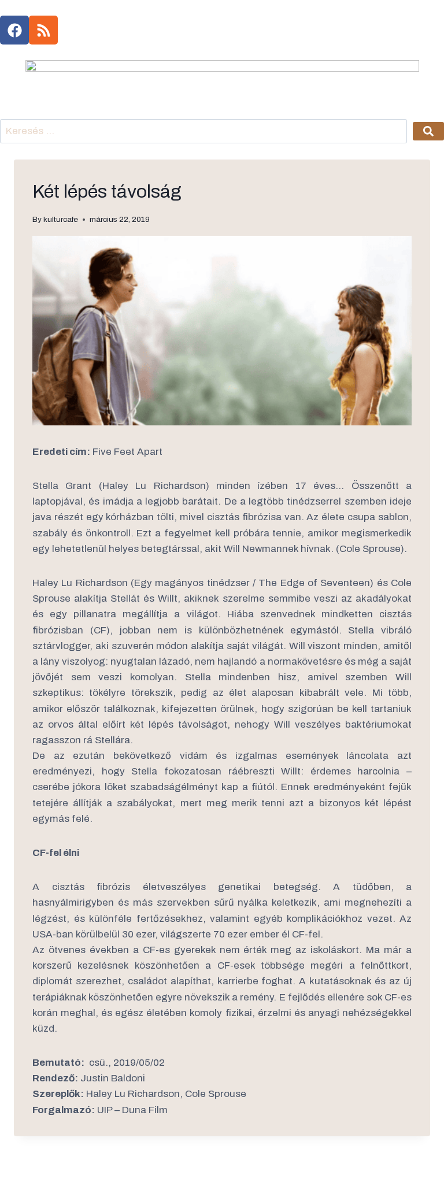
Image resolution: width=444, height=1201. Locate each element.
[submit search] (428, 131)
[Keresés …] (203, 131)
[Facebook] (14, 30)
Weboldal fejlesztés (309, 1182)
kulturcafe (60, 219)
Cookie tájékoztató (135, 1182)
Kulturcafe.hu (49, 1182)
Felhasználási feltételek (222, 1182)
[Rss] (43, 30)
